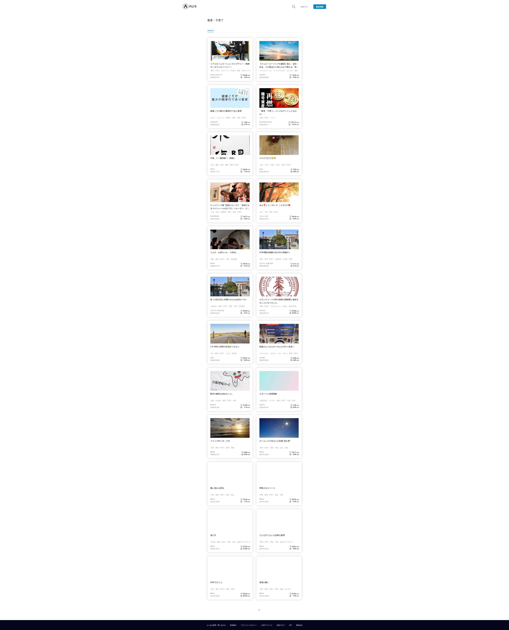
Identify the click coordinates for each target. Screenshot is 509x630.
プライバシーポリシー (249, 625)
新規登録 (319, 6)
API (290, 625)
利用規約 (233, 625)
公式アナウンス (266, 625)
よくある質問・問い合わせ (216, 625)
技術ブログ (281, 625)
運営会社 (299, 625)
